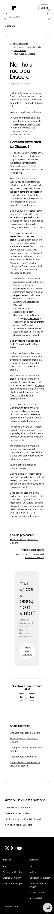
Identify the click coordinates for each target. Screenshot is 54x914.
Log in (44, 7)
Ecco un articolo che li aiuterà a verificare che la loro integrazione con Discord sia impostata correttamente (27, 392)
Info (31, 866)
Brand (5, 866)
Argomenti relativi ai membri (28, 47)
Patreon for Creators (12, 872)
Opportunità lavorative (40, 877)
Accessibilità (35, 898)
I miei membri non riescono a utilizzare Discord (25, 764)
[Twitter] (7, 849)
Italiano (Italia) (12, 906)
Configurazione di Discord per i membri (26, 749)
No (32, 697)
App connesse (20, 295)
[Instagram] (13, 849)
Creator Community (12, 877)
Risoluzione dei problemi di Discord (24, 740)
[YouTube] (19, 849)
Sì (21, 697)
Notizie (32, 872)
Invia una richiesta (27, 651)
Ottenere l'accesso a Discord (25, 732)
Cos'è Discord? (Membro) (23, 756)
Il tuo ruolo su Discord (24, 53)
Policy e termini (37, 892)
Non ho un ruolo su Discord (18, 825)
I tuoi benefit (20, 50)
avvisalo (14, 220)
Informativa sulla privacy (37, 885)
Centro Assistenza (19, 44)
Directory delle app (12, 883)
